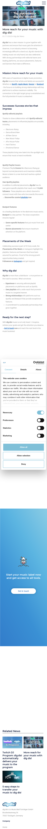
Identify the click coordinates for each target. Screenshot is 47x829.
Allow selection (23, 456)
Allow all (23, 447)
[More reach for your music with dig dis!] (33, 743)
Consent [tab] (8, 369)
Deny (23, 464)
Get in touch (23, 591)
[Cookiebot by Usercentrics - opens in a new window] (33, 362)
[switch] (40, 420)
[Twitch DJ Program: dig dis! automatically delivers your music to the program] (12, 743)
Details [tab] (23, 369)
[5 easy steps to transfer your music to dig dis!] (12, 777)
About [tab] (38, 369)
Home (5, 827)
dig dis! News (19, 36)
